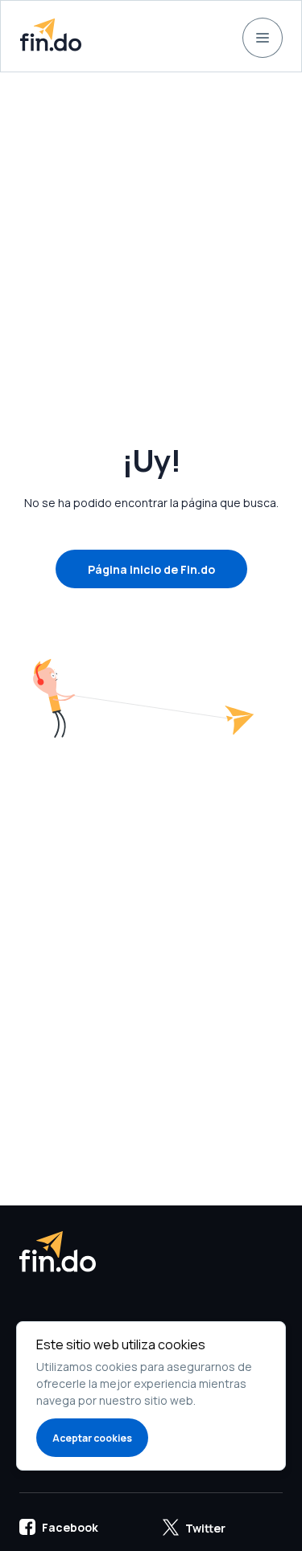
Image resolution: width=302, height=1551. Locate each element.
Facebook (70, 1527)
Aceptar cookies (92, 1438)
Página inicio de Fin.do (151, 569)
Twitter (205, 1528)
